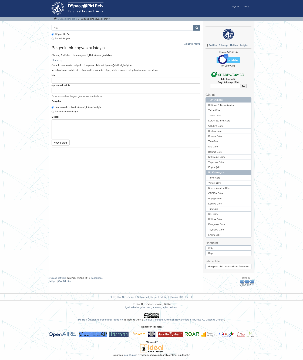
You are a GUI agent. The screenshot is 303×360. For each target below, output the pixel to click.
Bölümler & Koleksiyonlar (221, 105)
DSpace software (57, 277)
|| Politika (162, 297)
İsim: (55, 75)
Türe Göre (213, 141)
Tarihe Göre (214, 110)
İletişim (244, 45)
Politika (213, 45)
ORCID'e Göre (215, 125)
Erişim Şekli (214, 167)
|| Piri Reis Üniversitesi (122, 297)
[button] (234, 6)
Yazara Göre (214, 115)
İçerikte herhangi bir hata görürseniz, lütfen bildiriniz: (151, 307)
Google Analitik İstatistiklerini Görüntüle (228, 266)
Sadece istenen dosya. (66, 111)
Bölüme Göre (215, 151)
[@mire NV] (247, 283)
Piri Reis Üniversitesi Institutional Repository (100, 319)
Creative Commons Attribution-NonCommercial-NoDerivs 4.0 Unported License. (184, 319)
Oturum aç (57, 60)
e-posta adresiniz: (62, 85)
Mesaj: (55, 116)
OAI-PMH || (186, 297)
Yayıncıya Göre (216, 162)
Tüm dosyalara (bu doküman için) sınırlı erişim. (78, 107)
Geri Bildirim (64, 281)
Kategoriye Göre (216, 156)
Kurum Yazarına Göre (219, 120)
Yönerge (223, 45)
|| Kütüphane (140, 297)
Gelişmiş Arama (192, 43)
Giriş (210, 248)
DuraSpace (97, 277)
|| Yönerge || (173, 297)
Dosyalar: (57, 101)
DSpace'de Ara (62, 34)
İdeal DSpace (130, 354)
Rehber (234, 45)
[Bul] (196, 28)
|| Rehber (152, 297)
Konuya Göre (215, 136)
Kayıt (211, 253)
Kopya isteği (60, 142)
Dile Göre (213, 146)
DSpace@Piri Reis (67, 18)
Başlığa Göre (214, 131)
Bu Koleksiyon (62, 38)
